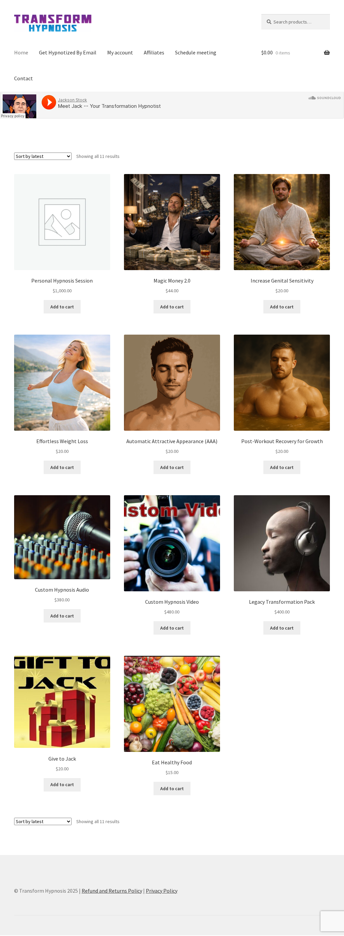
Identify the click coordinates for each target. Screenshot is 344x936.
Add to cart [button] (62, 307)
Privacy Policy (161, 890)
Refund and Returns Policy (112, 890)
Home (21, 52)
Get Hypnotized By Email (67, 52)
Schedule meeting (195, 52)
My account (120, 52)
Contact (23, 78)
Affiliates (154, 52)
